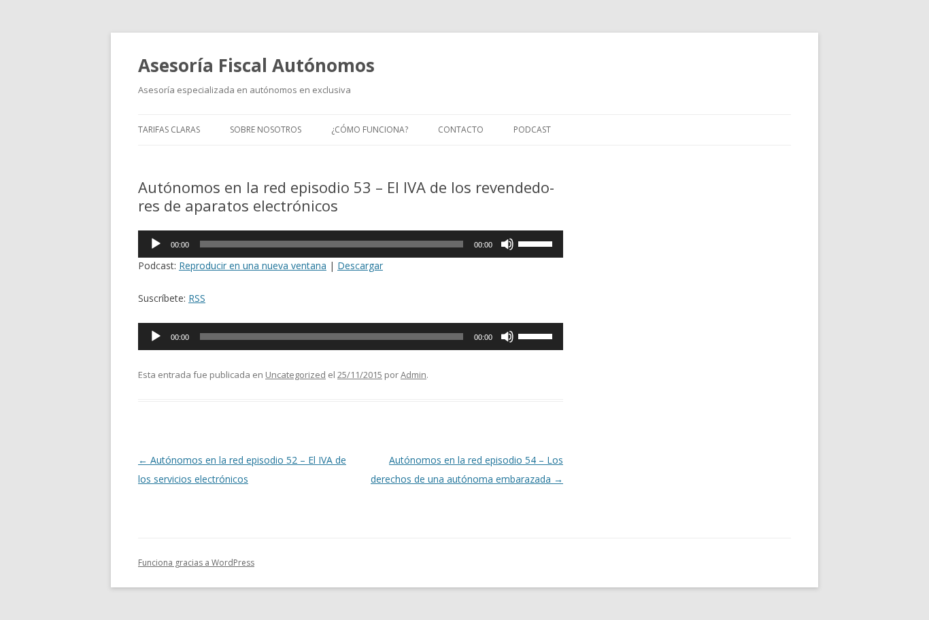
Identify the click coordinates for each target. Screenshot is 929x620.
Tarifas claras (169, 129)
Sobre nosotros (265, 129)
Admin (413, 374)
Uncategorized (295, 374)
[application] (350, 244)
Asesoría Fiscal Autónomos (256, 65)
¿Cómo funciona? (369, 129)
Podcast (532, 129)
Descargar (360, 265)
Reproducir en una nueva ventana (252, 265)
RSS (196, 298)
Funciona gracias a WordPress (196, 562)
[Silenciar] (507, 244)
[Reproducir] (156, 244)
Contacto (461, 129)
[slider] (537, 242)
